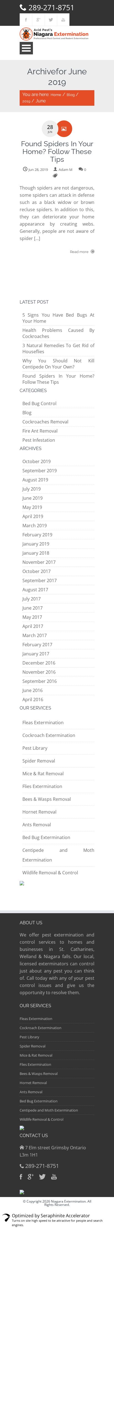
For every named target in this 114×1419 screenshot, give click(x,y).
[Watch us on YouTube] (63, 20)
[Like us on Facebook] (26, 20)
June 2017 (32, 608)
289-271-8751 (51, 7)
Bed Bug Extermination (46, 837)
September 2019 (39, 471)
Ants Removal (36, 825)
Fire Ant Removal (40, 431)
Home (56, 95)
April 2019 (32, 516)
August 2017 (35, 590)
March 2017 (34, 635)
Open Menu (26, 48)
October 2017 (36, 571)
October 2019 (36, 461)
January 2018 (35, 553)
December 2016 (38, 663)
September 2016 (39, 681)
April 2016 (32, 699)
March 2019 (34, 525)
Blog (71, 95)
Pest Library (34, 748)
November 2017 (39, 562)
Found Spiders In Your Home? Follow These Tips (58, 379)
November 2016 (39, 672)
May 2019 (32, 507)
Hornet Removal (39, 812)
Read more (79, 252)
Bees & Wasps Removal (46, 799)
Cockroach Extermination (48, 735)
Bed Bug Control (39, 403)
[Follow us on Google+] (38, 20)
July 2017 (31, 599)
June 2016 (32, 690)
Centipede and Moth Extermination (49, 1110)
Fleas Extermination (43, 722)
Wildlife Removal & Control (50, 873)
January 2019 (35, 544)
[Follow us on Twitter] (51, 20)
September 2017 (39, 580)
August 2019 (35, 480)
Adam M (65, 169)
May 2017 (32, 617)
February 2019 (37, 535)
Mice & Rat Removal (43, 774)
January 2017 (35, 654)
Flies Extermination (42, 786)
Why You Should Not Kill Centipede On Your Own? (58, 364)
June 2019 (32, 498)
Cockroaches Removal (45, 422)
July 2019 (31, 489)
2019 (26, 101)
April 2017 (32, 626)
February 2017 (37, 645)
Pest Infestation (38, 440)
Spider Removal (38, 761)
